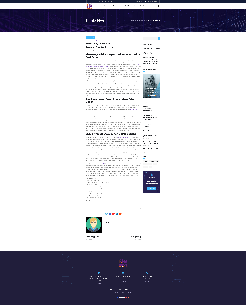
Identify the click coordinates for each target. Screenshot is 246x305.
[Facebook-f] (97, 1)
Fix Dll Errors (147, 115)
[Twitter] (105, 1)
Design (145, 106)
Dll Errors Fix (147, 110)
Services (120, 5)
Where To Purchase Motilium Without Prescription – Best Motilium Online (151, 60)
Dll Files (145, 113)
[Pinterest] (108, 1)
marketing (152, 161)
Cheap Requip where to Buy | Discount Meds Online (151, 49)
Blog (136, 20)
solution (150, 164)
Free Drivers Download (149, 117)
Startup (145, 122)
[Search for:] (151, 39)
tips (150, 166)
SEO (157, 161)
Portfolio (119, 289)
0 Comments (101, 40)
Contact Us (142, 5)
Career (136, 5)
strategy (145, 166)
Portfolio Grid (128, 5)
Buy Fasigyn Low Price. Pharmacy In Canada (150, 64)
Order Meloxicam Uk (99, 163)
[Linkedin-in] (103, 1)
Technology (146, 124)
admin (95, 40)
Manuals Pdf (146, 119)
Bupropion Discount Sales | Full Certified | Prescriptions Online (150, 53)
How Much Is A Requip (123, 137)
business (146, 161)
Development (146, 108)
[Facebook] (110, 214)
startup (155, 164)
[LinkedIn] (117, 214)
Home (105, 5)
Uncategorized (143, 20)
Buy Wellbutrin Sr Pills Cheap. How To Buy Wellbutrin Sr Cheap (151, 56)
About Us (112, 5)
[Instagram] (100, 1)
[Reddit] (111, 1)
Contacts (134, 289)
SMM (145, 164)
